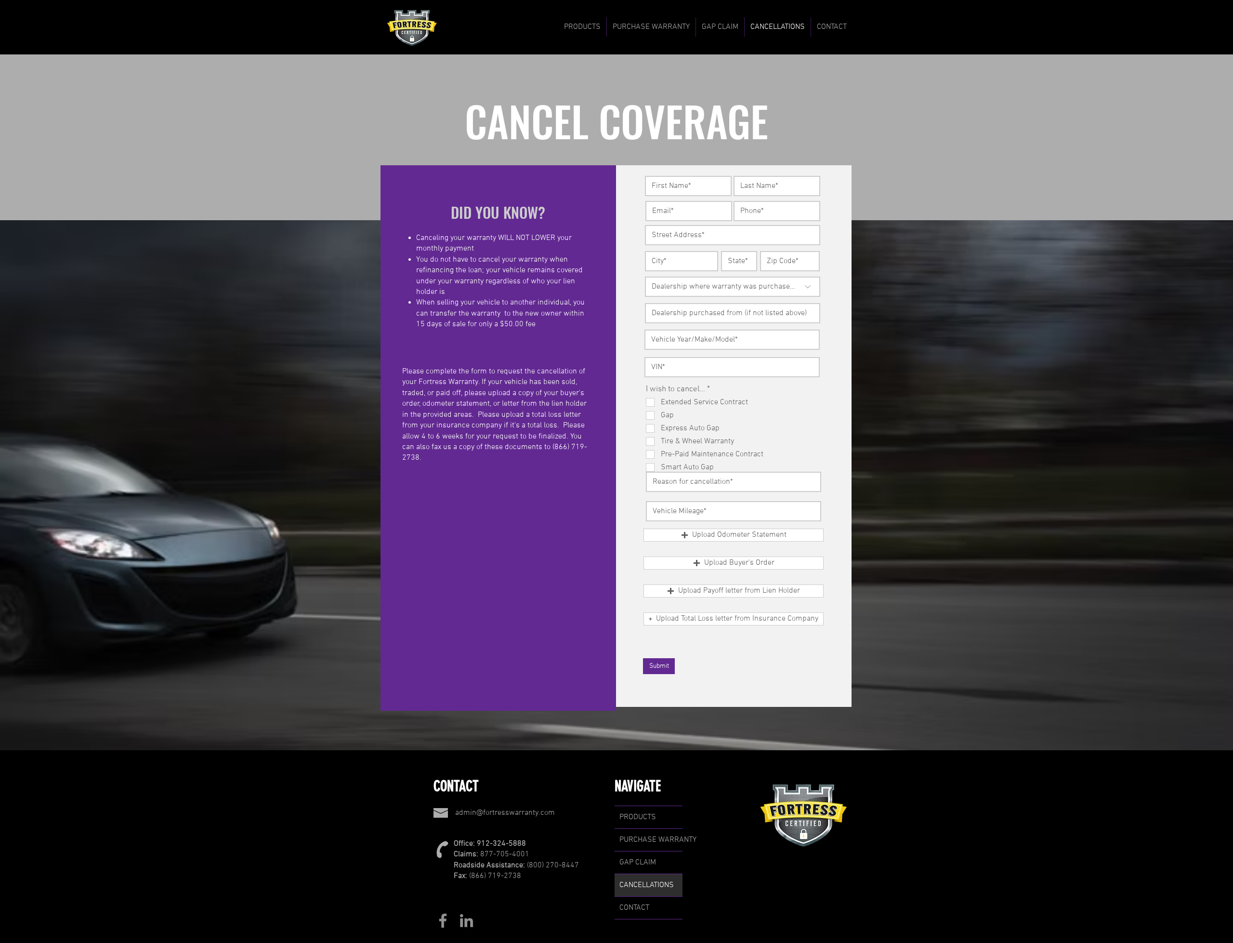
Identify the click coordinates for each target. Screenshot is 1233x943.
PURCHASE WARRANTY (650, 840)
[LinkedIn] (466, 920)
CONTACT (634, 908)
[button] (582, 27)
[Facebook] (442, 920)
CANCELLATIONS (646, 885)
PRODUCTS (637, 817)
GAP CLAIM (637, 862)
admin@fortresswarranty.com (505, 813)
